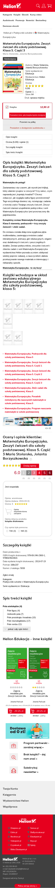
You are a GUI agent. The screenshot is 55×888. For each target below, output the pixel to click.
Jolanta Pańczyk (16, 702)
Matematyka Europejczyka (36, 582)
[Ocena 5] (39, 86)
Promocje (20, 20)
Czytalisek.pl (16, 845)
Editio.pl (14, 832)
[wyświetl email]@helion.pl (18, 869)
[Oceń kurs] (11, 465)
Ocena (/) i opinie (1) (17, 142)
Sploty (33, 845)
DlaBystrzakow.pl (37, 832)
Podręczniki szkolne (12, 582)
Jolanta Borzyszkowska (36, 67)
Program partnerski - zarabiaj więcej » (36, 745)
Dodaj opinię (29, 466)
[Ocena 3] (33, 86)
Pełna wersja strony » (27, 886)
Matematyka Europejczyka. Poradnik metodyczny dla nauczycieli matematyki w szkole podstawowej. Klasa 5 (25, 399)
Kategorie (7, 15)
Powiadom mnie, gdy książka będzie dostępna (27, 115)
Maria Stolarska (41, 65)
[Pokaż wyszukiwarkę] (38, 6)
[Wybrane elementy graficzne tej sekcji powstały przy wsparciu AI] (50, 428)
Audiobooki (8, 20)
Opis (11, 137)
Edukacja (29, 73)
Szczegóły (14, 147)
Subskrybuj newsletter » (31, 770)
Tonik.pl (21, 878)
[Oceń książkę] (36, 85)
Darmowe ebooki (11, 26)
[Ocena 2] (29, 86)
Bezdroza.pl (15, 837)
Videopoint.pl (16, 841)
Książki (17, 15)
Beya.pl (33, 841)
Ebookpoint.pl (35, 837)
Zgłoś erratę (8, 575)
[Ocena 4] (36, 86)
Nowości (30, 20)
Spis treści (14, 152)
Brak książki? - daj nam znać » (35, 756)
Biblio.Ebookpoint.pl (19, 849)
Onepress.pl (15, 828)
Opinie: (29, 92)
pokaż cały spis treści (18, 629)
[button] (48, 662)
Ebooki (25, 15)
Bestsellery (41, 20)
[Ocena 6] (42, 86)
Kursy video (36, 15)
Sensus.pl (34, 828)
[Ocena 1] (26, 86)
